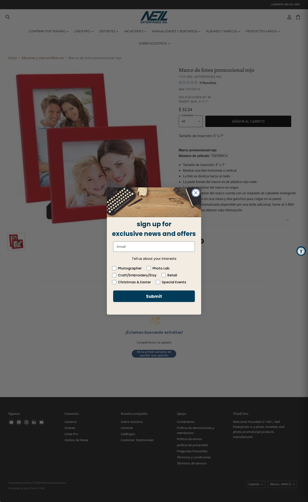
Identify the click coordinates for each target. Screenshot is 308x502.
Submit (154, 296)
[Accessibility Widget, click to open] (301, 251)
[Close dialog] (195, 192)
